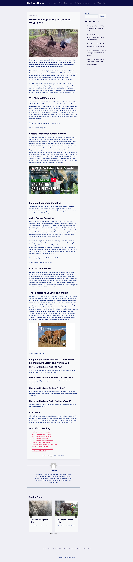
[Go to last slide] (31, 516)
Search (87, 13)
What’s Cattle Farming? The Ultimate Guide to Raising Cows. (95, 28)
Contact (93, 3)
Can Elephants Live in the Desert (42, 434)
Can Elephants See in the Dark (41, 436)
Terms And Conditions (84, 549)
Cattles (66, 3)
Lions (71, 3)
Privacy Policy (101, 3)
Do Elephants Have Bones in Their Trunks (44, 444)
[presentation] (40, 508)
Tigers (60, 3)
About (55, 3)
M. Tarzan (33, 27)
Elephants (78, 3)
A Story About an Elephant (40, 446)
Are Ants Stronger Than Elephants (42, 449)
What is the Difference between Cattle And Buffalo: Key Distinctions (95, 37)
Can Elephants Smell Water (40, 438)
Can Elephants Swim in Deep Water (43, 440)
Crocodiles (85, 3)
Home (50, 3)
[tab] (50, 533)
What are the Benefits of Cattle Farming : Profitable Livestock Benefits (96, 53)
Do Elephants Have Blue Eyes (41, 442)
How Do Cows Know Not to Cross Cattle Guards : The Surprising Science (95, 62)
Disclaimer (72, 549)
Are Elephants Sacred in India (41, 432)
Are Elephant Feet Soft (39, 451)
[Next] (76, 516)
